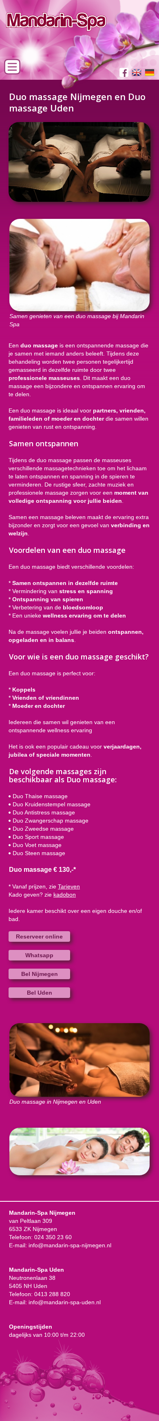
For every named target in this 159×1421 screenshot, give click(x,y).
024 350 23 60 (53, 1237)
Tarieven (69, 886)
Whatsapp (39, 955)
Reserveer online (39, 936)
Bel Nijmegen (39, 974)
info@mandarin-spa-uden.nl (65, 1302)
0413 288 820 (52, 1294)
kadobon (64, 894)
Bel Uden (39, 992)
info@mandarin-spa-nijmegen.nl (70, 1245)
